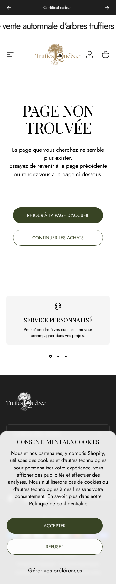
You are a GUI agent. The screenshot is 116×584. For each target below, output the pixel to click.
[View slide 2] (58, 356)
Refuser (55, 547)
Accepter (55, 525)
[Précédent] (9, 7)
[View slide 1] (50, 356)
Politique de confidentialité (58, 503)
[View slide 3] (66, 356)
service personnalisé (58, 320)
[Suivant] (107, 7)
